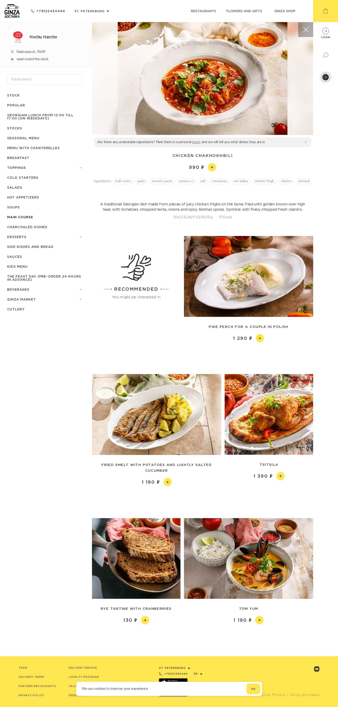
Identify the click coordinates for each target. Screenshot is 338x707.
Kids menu (17, 266)
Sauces (14, 256)
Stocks (14, 128)
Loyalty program (84, 677)
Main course (20, 217)
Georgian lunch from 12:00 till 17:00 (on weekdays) (40, 116)
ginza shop (284, 11)
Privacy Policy (31, 695)
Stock (13, 95)
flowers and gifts (244, 11)
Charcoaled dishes (27, 227)
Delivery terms (31, 677)
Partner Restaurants (37, 686)
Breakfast (18, 157)
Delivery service (83, 667)
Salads (14, 187)
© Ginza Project (271, 695)
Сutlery (16, 309)
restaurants (203, 11)
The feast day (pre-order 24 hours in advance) (44, 278)
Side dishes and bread (30, 246)
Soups (13, 207)
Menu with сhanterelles (33, 148)
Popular (16, 105)
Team (23, 667)
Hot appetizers (23, 197)
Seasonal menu (23, 138)
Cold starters (22, 177)
